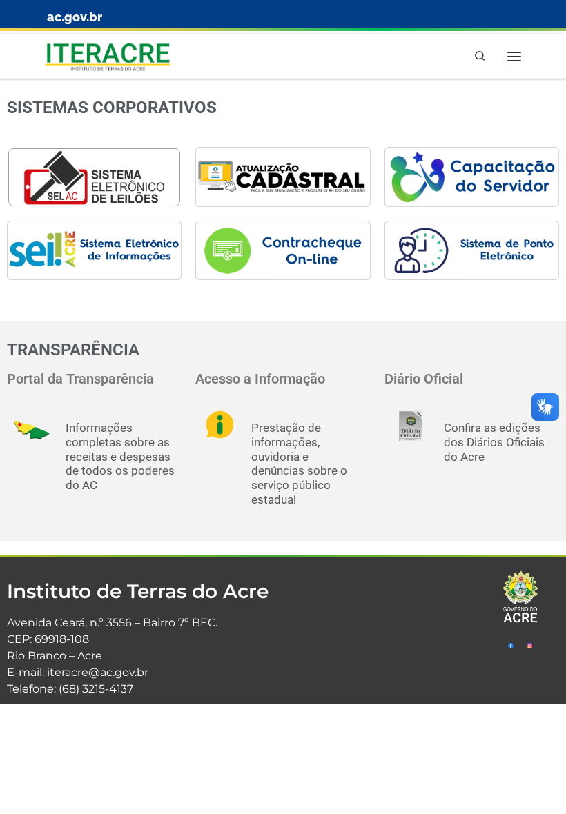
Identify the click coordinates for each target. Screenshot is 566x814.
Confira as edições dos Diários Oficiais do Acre (494, 442)
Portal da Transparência (80, 379)
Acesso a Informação (260, 379)
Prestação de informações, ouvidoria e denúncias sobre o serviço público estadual (299, 463)
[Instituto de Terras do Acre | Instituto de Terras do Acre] (107, 54)
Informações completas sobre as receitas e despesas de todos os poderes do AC (120, 456)
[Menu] (514, 56)
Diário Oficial (423, 379)
